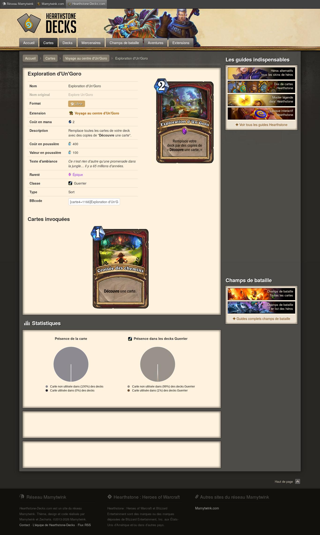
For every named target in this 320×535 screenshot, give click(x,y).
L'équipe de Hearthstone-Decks (54, 525)
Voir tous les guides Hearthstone (263, 124)
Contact (24, 525)
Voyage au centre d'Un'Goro (97, 113)
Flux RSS (84, 525)
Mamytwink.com (53, 4)
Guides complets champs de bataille (263, 318)
